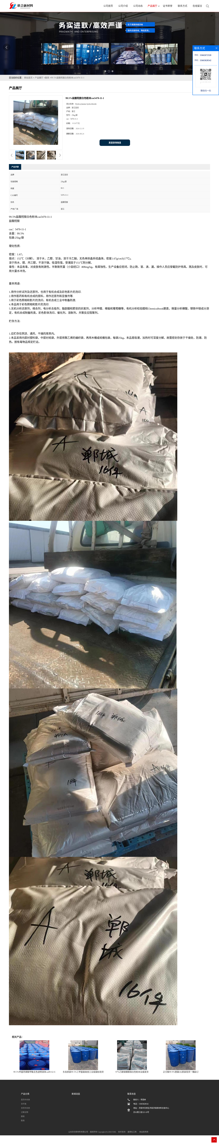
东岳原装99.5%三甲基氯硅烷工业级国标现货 (83, 1072)
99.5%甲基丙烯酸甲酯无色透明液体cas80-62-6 (34, 1072)
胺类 (47, 78)
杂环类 (23, 1104)
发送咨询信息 (115, 143)
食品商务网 (143, 1132)
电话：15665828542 (141, 1104)
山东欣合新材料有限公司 (78, 1132)
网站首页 (28, 78)
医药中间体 (25, 1100)
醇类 (23, 1116)
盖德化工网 (132, 1132)
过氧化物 (24, 1112)
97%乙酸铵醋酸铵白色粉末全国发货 (132, 1072)
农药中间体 (25, 1108)
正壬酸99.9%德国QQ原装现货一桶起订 (181, 1072)
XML (114, 1132)
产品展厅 (39, 78)
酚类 (23, 1121)
